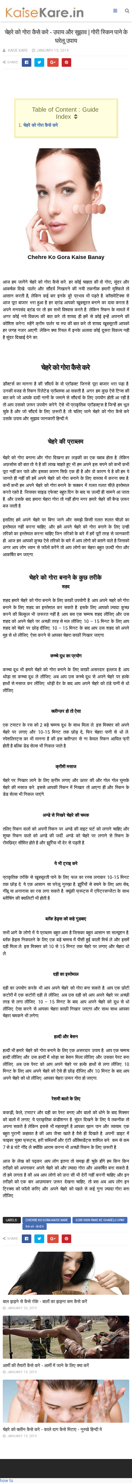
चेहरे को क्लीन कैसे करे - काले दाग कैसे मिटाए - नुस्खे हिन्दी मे (52, 1429)
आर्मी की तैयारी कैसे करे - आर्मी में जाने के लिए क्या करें (46, 1365)
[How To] (123, 1473)
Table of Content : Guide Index (65, 113)
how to (6, 1480)
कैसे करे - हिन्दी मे (34, 1226)
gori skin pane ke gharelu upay (100, 1220)
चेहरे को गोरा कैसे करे (40, 125)
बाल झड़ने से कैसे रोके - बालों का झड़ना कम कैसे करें (45, 1301)
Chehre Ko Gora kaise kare (46, 1220)
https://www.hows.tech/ (52, 1466)
